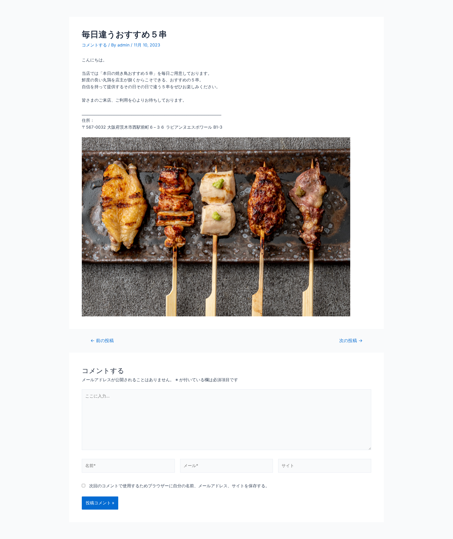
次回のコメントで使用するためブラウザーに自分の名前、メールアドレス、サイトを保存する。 (179, 485)
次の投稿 (351, 340)
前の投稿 (102, 340)
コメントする (94, 45)
